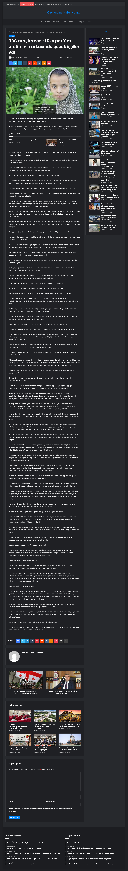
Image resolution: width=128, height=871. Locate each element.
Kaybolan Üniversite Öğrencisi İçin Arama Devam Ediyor (108, 218)
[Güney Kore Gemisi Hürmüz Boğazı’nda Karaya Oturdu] (70, 740)
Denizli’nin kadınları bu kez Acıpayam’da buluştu (109, 50)
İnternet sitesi (50, 801)
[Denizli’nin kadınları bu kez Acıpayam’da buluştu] (94, 50)
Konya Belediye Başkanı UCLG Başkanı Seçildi (109, 143)
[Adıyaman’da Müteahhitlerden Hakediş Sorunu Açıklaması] (20, 716)
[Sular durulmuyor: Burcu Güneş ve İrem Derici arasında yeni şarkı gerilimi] (94, 60)
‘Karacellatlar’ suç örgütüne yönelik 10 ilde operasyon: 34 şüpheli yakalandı (109, 133)
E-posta (12, 801)
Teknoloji (72, 22)
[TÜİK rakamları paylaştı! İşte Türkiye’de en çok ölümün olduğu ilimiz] (94, 188)
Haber (47, 22)
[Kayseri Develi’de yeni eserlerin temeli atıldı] (94, 106)
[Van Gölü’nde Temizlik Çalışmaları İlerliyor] (94, 228)
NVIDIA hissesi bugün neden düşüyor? (22, 140)
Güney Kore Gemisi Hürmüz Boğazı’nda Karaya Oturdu (68, 749)
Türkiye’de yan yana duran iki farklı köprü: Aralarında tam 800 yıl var (109, 72)
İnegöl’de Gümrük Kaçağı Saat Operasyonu (18, 749)
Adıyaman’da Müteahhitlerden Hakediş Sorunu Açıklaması (18, 726)
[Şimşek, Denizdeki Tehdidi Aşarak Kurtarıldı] (94, 115)
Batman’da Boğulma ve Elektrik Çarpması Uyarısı (110, 196)
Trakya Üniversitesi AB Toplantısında (109, 123)
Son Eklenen (104, 31)
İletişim (89, 22)
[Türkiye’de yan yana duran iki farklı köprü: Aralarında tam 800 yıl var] (94, 71)
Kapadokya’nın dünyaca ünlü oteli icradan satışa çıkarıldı (69, 725)
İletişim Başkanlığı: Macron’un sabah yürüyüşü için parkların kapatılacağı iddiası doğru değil (109, 176)
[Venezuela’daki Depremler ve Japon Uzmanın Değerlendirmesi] (94, 162)
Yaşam (81, 22)
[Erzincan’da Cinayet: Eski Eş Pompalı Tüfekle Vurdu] (94, 41)
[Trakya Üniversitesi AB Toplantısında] (94, 124)
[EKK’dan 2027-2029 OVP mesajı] (51, 142)
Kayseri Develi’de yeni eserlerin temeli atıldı (109, 105)
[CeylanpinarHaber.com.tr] (64, 12)
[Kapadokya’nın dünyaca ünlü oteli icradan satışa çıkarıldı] (70, 716)
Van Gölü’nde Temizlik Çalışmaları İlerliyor (109, 226)
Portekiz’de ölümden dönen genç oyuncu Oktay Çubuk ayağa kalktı (108, 207)
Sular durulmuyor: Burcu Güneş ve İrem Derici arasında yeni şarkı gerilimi (57, 4)
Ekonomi (56, 22)
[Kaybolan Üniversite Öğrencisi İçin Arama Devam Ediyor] (94, 218)
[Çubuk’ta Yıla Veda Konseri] (94, 97)
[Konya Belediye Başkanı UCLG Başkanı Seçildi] (94, 145)
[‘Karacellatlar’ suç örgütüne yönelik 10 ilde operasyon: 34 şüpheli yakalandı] (94, 133)
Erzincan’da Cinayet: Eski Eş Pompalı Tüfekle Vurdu (110, 40)
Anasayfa (39, 22)
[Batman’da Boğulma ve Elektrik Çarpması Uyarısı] (94, 198)
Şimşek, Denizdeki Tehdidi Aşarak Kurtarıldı (110, 114)
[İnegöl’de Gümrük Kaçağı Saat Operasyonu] (20, 740)
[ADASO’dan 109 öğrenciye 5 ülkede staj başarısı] (45, 740)
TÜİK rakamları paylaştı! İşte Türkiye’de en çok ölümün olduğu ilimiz (110, 187)
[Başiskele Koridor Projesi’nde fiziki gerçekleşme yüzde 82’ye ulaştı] (45, 716)
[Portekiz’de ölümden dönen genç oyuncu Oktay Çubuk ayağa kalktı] (94, 206)
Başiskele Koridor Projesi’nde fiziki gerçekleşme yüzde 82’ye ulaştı (44, 726)
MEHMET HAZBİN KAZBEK (20, 58)
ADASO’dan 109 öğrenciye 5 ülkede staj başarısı (44, 749)
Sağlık (64, 22)
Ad (10, 793)
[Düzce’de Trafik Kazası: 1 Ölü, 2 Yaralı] (94, 154)
